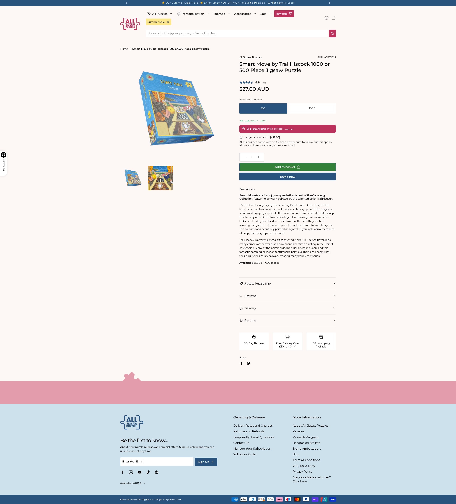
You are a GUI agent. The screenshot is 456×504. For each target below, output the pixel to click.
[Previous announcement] (126, 3)
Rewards (281, 13)
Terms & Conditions (306, 460)
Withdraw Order (245, 454)
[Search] (332, 33)
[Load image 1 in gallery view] (132, 177)
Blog (296, 454)
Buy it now (287, 176)
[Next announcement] (329, 3)
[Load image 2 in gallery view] (160, 177)
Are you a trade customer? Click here (312, 479)
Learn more (289, 129)
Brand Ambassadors (307, 448)
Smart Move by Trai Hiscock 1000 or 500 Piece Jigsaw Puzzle (171, 48)
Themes (219, 14)
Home (124, 48)
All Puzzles (159, 14)
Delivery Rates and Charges (253, 425)
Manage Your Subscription (252, 448)
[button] (159, 13)
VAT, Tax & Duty (304, 466)
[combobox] (237, 33)
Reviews (298, 431)
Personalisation (193, 14)
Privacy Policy (302, 471)
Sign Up (203, 462)
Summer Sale (156, 22)
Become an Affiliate (306, 443)
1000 (312, 108)
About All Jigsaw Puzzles (310, 425)
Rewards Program (305, 437)
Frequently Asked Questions (253, 437)
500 (263, 108)
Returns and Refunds (248, 431)
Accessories (242, 14)
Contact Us (241, 443)
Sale (263, 14)
